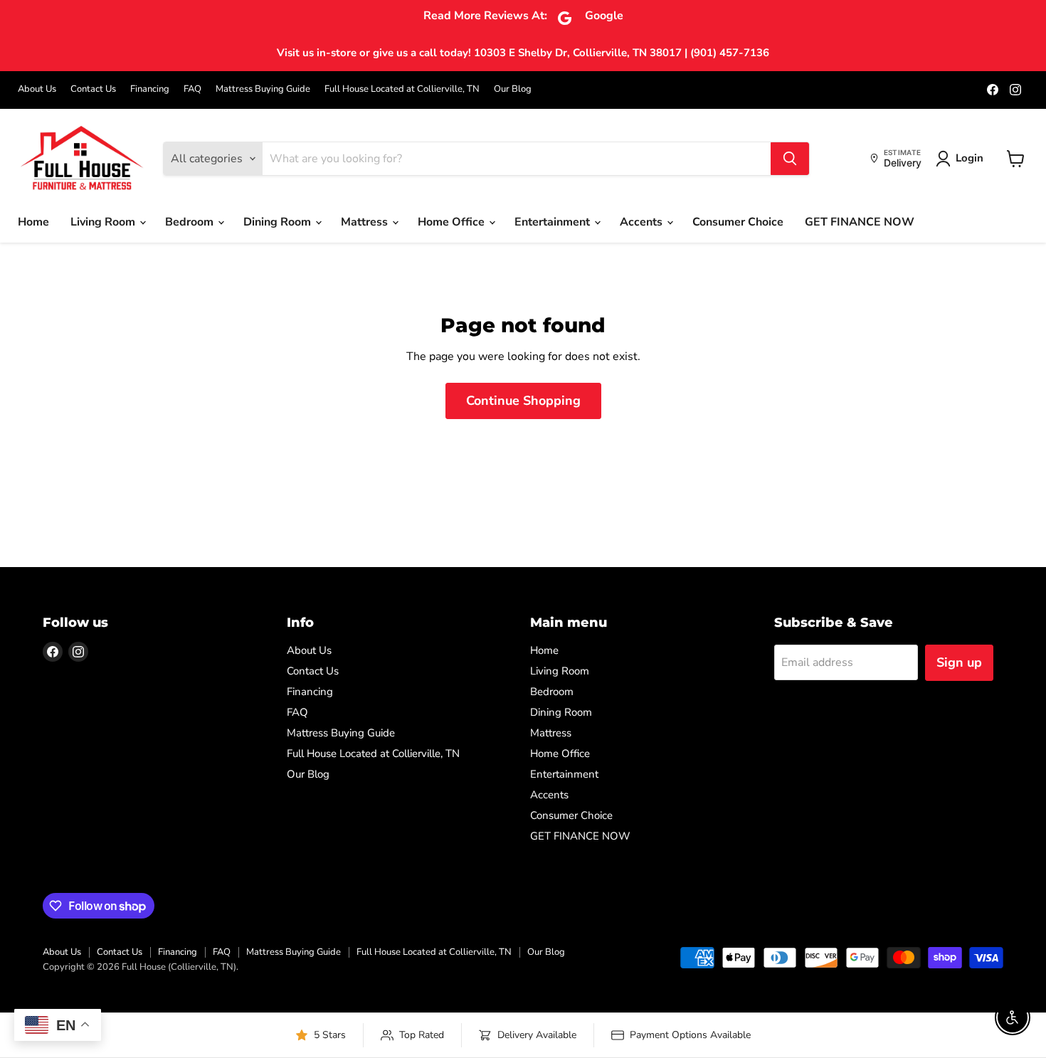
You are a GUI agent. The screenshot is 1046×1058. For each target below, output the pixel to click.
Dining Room (278, 222)
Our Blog (513, 89)
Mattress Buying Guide (263, 89)
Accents (642, 222)
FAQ (192, 89)
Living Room (104, 222)
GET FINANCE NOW (859, 222)
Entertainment (553, 222)
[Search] (790, 158)
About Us (37, 89)
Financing (149, 89)
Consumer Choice (737, 222)
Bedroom (190, 222)
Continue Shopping (523, 400)
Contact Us (93, 89)
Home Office (452, 222)
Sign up (959, 662)
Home (33, 222)
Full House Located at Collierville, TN (402, 89)
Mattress (366, 222)
